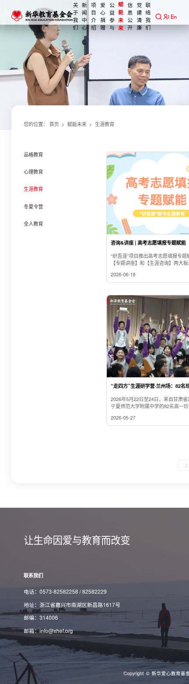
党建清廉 (139, 16)
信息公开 (130, 16)
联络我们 (148, 16)
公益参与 (112, 16)
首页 (54, 123)
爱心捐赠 (102, 16)
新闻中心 (84, 16)
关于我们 (75, 16)
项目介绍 (93, 16)
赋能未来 (121, 16)
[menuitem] (57, 160)
